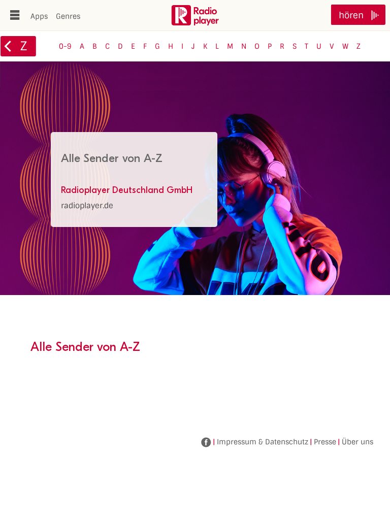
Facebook (206, 442)
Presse (325, 441)
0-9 (65, 46)
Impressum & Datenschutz (262, 441)
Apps (39, 16)
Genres (68, 16)
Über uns (357, 441)
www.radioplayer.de (195, 15)
